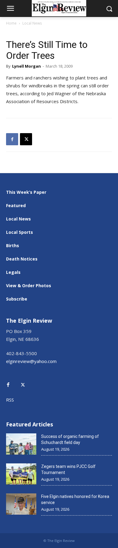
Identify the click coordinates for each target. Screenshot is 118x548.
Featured (16, 205)
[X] (26, 139)
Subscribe (16, 299)
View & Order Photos (28, 285)
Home (11, 23)
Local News (32, 23)
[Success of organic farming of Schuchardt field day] (21, 444)
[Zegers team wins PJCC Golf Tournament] (21, 474)
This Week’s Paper (26, 192)
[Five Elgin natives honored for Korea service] (21, 504)
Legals (13, 272)
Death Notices (22, 259)
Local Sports (19, 232)
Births (12, 245)
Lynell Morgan (26, 66)
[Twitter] (26, 380)
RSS (10, 400)
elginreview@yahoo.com (31, 361)
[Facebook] (12, 139)
